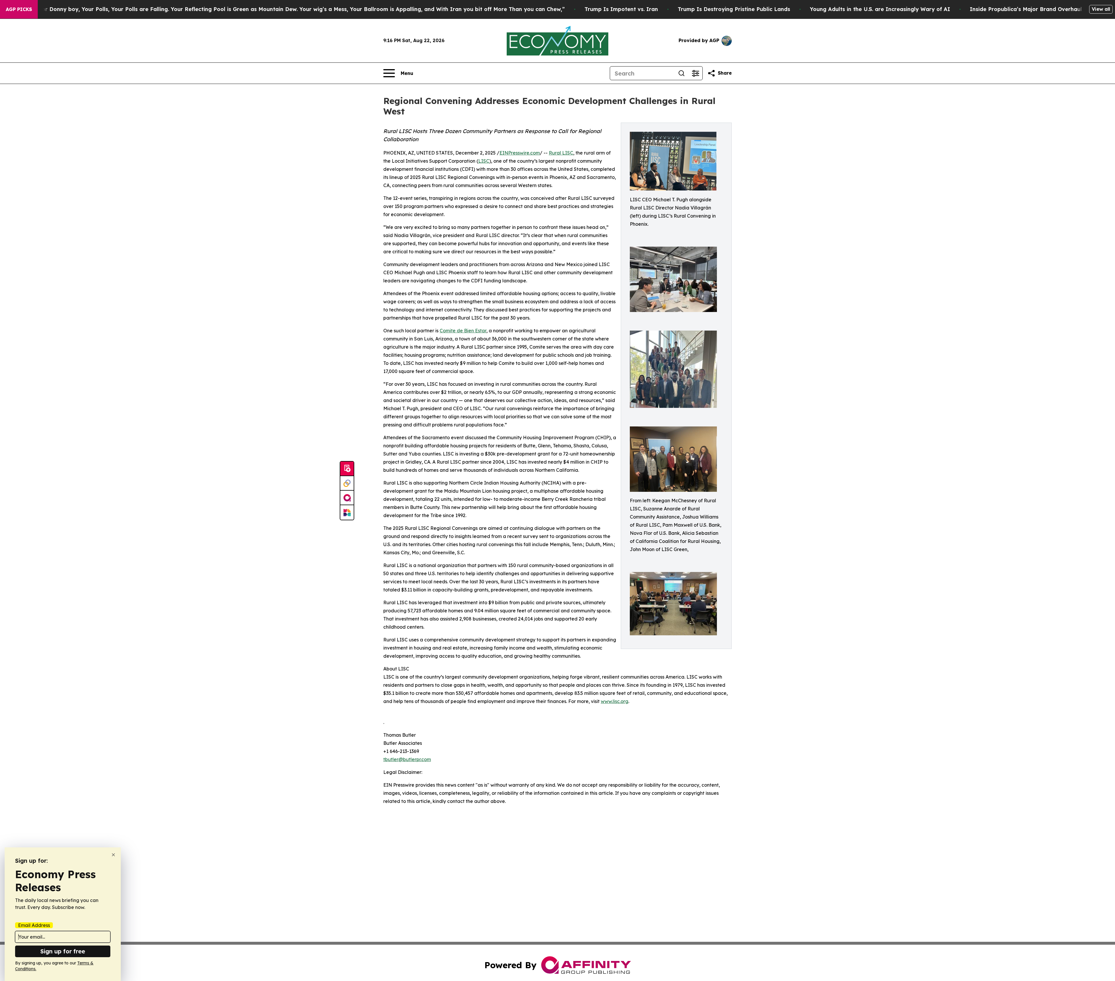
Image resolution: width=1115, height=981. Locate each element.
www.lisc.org (614, 701)
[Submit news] (347, 469)
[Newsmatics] (347, 512)
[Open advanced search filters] (695, 73)
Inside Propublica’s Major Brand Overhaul (1026, 9)
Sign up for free (62, 951)
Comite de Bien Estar (463, 330)
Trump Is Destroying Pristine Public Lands (734, 9)
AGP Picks (19, 9)
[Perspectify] (347, 483)
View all (1101, 9)
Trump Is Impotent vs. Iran (621, 9)
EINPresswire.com (519, 153)
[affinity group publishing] (347, 498)
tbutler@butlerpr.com (407, 759)
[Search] (681, 73)
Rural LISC (561, 153)
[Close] (113, 855)
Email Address (34, 925)
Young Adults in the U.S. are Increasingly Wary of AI (880, 9)
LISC (483, 161)
